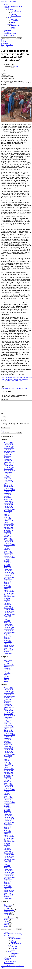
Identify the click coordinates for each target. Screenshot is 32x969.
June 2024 (7, 456)
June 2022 (7, 495)
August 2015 (8, 616)
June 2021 (7, 514)
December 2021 (9, 504)
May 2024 (7, 457)
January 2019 (8, 554)
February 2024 (9, 462)
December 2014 (9, 627)
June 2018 (7, 562)
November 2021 (9, 506)
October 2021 (8, 507)
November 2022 (9, 486)
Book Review (15, 25)
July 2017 (7, 580)
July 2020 (7, 532)
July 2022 (7, 493)
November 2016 (9, 593)
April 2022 (7, 498)
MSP (26, 388)
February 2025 (8, 443)
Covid (13, 27)
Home (2, 45)
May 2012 (7, 651)
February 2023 (8, 482)
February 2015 (8, 624)
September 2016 (9, 596)
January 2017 (8, 590)
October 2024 (8, 449)
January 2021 (8, 522)
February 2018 (8, 569)
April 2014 (7, 640)
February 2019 (8, 553)
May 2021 (7, 516)
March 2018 (8, 567)
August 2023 (8, 472)
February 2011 (8, 653)
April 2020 (7, 537)
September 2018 (9, 558)
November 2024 (9, 448)
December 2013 (9, 645)
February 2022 (9, 501)
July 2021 (7, 512)
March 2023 (8, 480)
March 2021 (8, 519)
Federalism (14, 21)
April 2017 (7, 585)
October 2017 (8, 575)
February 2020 (9, 540)
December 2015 (9, 609)
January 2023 (8, 483)
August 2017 (8, 579)
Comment (4, 400)
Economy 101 (8, 666)
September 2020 (9, 529)
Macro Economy (16, 11)
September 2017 (9, 577)
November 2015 (9, 611)
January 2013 (8, 650)
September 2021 (9, 509)
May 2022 (7, 496)
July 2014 (7, 635)
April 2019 (7, 550)
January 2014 (8, 643)
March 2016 (8, 605)
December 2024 (9, 446)
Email (3, 417)
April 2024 (7, 459)
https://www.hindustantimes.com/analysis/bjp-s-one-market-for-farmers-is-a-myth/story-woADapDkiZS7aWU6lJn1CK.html (16, 379)
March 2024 (8, 461)
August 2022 (8, 491)
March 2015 (7, 622)
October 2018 (8, 556)
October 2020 (8, 527)
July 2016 (7, 600)
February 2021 (8, 520)
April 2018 (7, 566)
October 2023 (8, 469)
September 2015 (9, 614)
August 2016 (8, 598)
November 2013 (9, 647)
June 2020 (7, 533)
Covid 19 (7, 663)
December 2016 (9, 592)
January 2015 (8, 626)
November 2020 (9, 525)
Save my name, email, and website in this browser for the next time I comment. (15, 424)
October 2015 (8, 613)
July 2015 (7, 617)
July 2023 (7, 474)
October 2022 (8, 488)
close (2, 431)
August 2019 (8, 546)
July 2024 (7, 454)
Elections (14, 19)
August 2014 (8, 634)
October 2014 (8, 630)
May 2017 (7, 583)
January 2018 (8, 571)
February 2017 (8, 588)
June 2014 (7, 637)
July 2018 (7, 561)
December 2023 (9, 465)
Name (3, 414)
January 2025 (8, 444)
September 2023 (9, 470)
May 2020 (7, 535)
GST (12, 12)
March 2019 (8, 551)
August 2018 (8, 559)
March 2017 (7, 587)
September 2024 (9, 451)
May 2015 (7, 621)
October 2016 (8, 595)
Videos (6, 681)
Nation (13, 22)
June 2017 (7, 582)
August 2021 (8, 511)
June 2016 (7, 601)
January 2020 (8, 541)
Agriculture (4, 388)
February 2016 (8, 606)
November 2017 (9, 574)
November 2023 (9, 467)
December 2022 (9, 485)
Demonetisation (16, 16)
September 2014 (9, 632)
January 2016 (8, 608)
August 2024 (8, 453)
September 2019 (9, 545)
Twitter (6, 679)
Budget (13, 14)
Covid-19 (11, 388)
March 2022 (8, 499)
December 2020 (9, 524)
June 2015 (7, 619)
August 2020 (8, 530)
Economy (18, 388)
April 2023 (7, 478)
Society (10, 24)
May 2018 (7, 564)
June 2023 (7, 475)
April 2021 (7, 517)
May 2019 (7, 548)
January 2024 (8, 464)
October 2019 (8, 543)
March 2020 (8, 538)
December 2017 (9, 572)
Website (3, 420)
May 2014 (7, 638)
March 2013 (7, 648)
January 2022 (8, 503)
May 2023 (7, 477)
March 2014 (8, 642)
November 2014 (9, 629)
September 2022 (9, 490)
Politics (10, 17)
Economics (11, 9)
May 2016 (7, 603)
